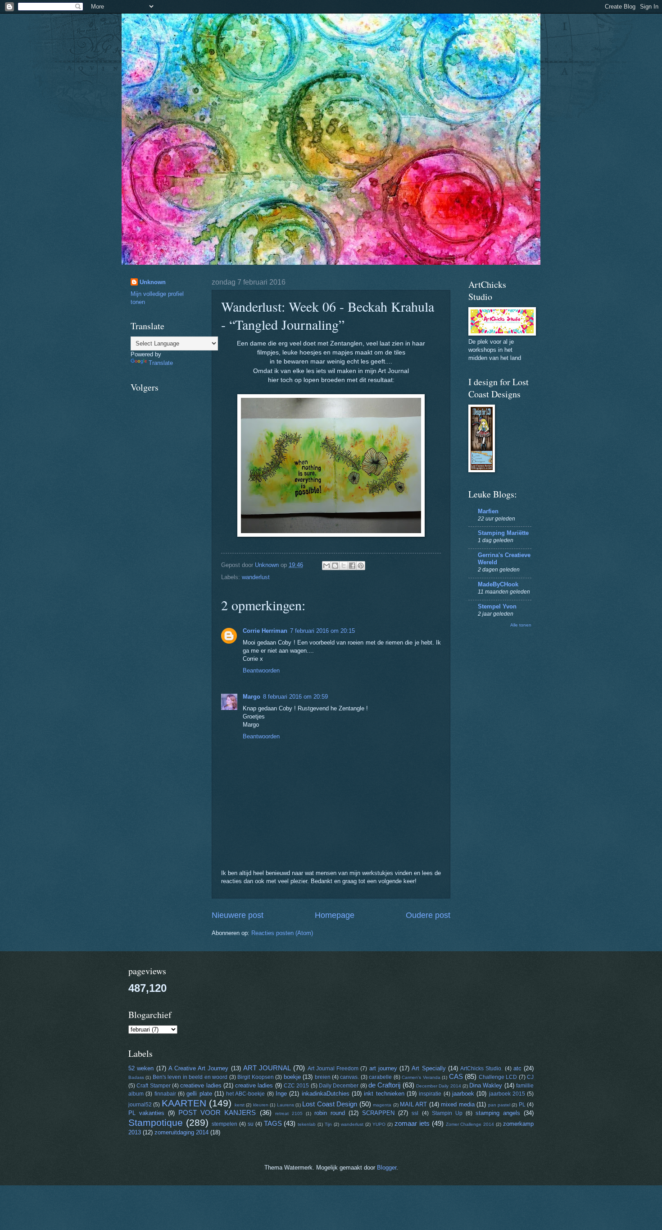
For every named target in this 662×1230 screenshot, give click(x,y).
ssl (415, 1113)
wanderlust (256, 577)
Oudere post (428, 915)
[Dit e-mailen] (326, 565)
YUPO (378, 1124)
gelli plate (199, 1093)
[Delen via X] (343, 565)
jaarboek (463, 1093)
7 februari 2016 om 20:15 (322, 630)
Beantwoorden (261, 670)
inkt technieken (384, 1093)
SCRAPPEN (378, 1113)
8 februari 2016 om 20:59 (295, 696)
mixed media (457, 1104)
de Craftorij (384, 1085)
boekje (292, 1076)
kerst (240, 1104)
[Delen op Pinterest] (360, 565)
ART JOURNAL (267, 1068)
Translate (161, 362)
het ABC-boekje (245, 1093)
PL (522, 1104)
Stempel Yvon (497, 606)
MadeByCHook (498, 584)
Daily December (338, 1085)
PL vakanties (146, 1113)
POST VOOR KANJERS (217, 1112)
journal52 (140, 1104)
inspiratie (430, 1093)
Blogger (386, 1167)
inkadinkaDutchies (325, 1093)
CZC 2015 (296, 1085)
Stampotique (155, 1122)
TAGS (273, 1123)
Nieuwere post (237, 915)
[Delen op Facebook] (352, 565)
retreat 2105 (289, 1113)
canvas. (349, 1077)
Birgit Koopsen (255, 1077)
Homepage (334, 915)
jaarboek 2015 (507, 1093)
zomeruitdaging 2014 (181, 1132)
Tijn (328, 1124)
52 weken (141, 1068)
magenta (382, 1104)
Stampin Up (447, 1113)
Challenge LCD (498, 1077)
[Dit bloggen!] (335, 565)
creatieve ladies (200, 1085)
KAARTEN (184, 1103)
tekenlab (307, 1124)
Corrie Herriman (265, 630)
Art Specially (428, 1068)
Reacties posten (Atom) (282, 933)
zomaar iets (412, 1123)
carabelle (380, 1077)
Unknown (153, 282)
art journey (383, 1068)
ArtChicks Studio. (481, 1068)
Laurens (285, 1104)
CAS (456, 1076)
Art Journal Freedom (333, 1068)
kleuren (260, 1104)
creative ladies (254, 1085)
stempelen (224, 1124)
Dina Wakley (485, 1085)
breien (323, 1077)
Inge (281, 1093)
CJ (530, 1077)
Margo (251, 696)
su (251, 1124)
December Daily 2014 (438, 1085)
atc (517, 1068)
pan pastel (499, 1104)
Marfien (488, 511)
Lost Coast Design (329, 1104)
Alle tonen (520, 624)
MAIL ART (413, 1104)
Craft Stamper (153, 1085)
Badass (136, 1077)
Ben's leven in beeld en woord (190, 1077)
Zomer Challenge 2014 (470, 1124)
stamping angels (498, 1113)
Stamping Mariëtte (503, 533)
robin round (329, 1113)
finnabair (165, 1093)
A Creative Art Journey (198, 1068)
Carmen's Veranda (421, 1077)
